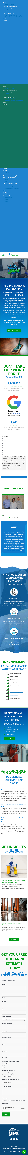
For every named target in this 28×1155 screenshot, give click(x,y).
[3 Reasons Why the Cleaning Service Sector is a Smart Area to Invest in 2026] (14, 866)
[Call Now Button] (24, 1152)
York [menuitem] (6, 11)
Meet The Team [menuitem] (9, 4)
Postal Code (5, 1058)
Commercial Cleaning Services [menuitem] (10, 6)
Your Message (7, 1086)
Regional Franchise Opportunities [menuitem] (14, 17)
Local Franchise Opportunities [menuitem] (13, 15)
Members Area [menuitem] (7, 196)
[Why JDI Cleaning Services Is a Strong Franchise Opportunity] (14, 909)
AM (4, 1065)
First (3, 991)
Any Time (6, 1064)
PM (4, 1067)
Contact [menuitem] (5, 20)
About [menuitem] (4, 2)
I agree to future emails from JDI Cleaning (14, 1100)
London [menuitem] (7, 10)
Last (3, 997)
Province (4, 1051)
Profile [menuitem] (6, 201)
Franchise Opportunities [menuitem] (8, 13)
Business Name (7, 1023)
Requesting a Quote (9, 1074)
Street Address (6, 1037)
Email (4, 1001)
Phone (4, 1009)
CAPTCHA (5, 1103)
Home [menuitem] (4, 0)
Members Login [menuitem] (8, 197)
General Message (8, 1073)
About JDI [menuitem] (7, 172)
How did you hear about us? (10, 1079)
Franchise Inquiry (8, 1076)
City (3, 1044)
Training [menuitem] (6, 199)
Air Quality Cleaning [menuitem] (7, 8)
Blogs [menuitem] (4, 18)
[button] (14, 476)
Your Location (7, 1016)
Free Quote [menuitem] (6, 194)
